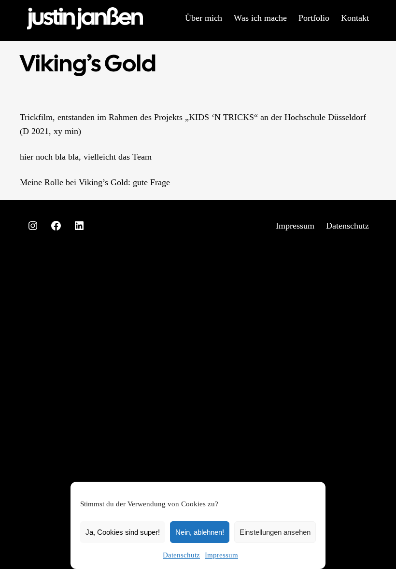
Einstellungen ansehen (275, 532)
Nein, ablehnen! (199, 532)
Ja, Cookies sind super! (122, 532)
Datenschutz (181, 555)
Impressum (221, 555)
